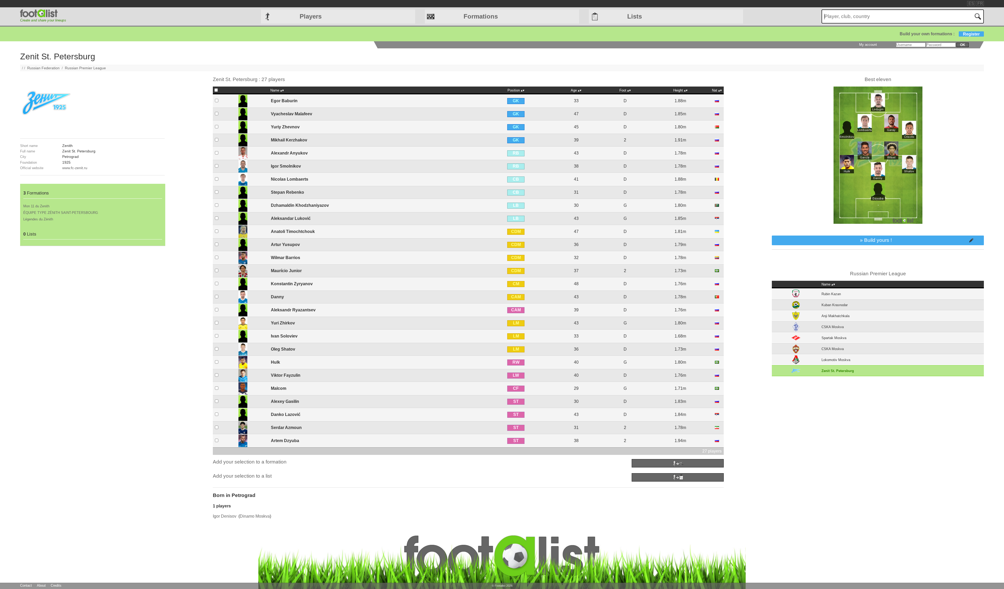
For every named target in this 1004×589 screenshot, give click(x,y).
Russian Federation (43, 68)
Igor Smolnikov (286, 166)
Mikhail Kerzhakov (289, 140)
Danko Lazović (285, 414)
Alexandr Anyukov (289, 153)
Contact (26, 585)
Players (311, 16)
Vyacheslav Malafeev (291, 114)
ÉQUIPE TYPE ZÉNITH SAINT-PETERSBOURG (60, 213)
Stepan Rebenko (287, 192)
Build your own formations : (940, 34)
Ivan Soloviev (284, 336)
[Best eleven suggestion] (878, 233)
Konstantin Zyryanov (292, 284)
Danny (277, 297)
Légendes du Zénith (38, 219)
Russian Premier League (85, 68)
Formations (481, 16)
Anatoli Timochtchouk (293, 231)
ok (962, 45)
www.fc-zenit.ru (74, 168)
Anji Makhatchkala (835, 316)
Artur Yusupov (285, 244)
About (41, 585)
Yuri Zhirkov (283, 323)
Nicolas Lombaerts (289, 179)
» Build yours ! (876, 240)
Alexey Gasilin (285, 401)
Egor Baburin (284, 101)
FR (980, 3)
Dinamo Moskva (255, 516)
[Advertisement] (92, 282)
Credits (56, 585)
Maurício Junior (286, 270)
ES (971, 3)
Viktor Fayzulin (285, 375)
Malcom (278, 388)
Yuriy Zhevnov (285, 127)
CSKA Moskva (833, 327)
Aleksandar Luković (291, 218)
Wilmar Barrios (285, 257)
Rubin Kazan (831, 294)
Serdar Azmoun (286, 427)
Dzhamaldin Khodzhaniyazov (300, 205)
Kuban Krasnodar (835, 305)
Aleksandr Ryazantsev (293, 310)
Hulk (275, 362)
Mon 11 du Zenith (36, 206)
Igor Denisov (224, 516)
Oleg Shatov (283, 349)
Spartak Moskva (834, 338)
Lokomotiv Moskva (836, 360)
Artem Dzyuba (285, 440)
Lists (634, 16)
